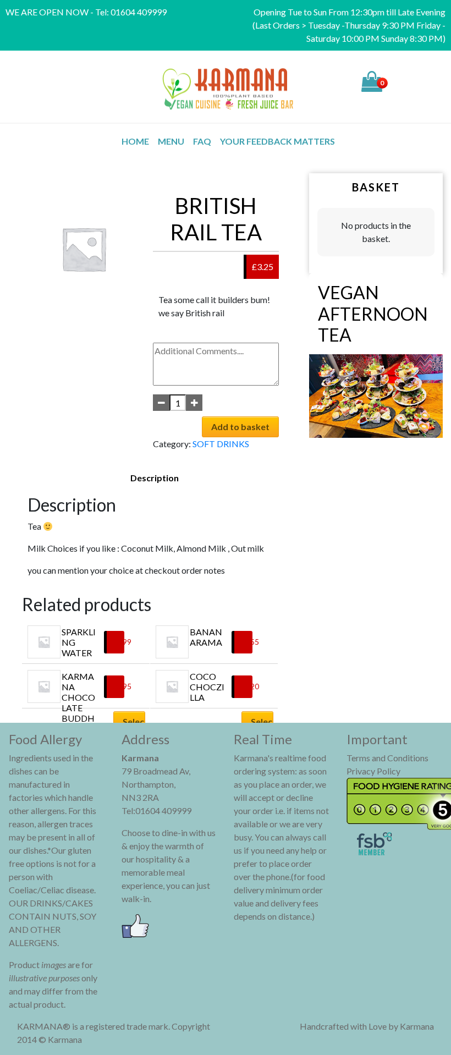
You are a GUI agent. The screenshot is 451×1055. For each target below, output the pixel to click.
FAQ (202, 141)
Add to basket (240, 426)
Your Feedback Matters (277, 141)
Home (135, 141)
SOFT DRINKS (221, 443)
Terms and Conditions (387, 757)
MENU (171, 141)
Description (154, 477)
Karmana (417, 1026)
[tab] (155, 478)
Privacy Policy (373, 771)
